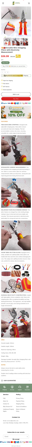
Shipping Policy (20, 403)
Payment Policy (20, 401)
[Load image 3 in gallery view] (24, 42)
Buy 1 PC (5, 62)
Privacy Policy (19, 398)
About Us (5, 401)
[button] (16, 381)
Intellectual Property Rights (8, 410)
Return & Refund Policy (20, 410)
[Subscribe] (27, 436)
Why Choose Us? (7, 406)
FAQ (4, 398)
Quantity (3, 69)
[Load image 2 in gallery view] (16, 42)
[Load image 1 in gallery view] (7, 42)
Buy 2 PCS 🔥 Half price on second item (14, 66)
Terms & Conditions (21, 406)
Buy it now (16, 99)
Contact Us (6, 403)
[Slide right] (30, 42)
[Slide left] (1, 42)
